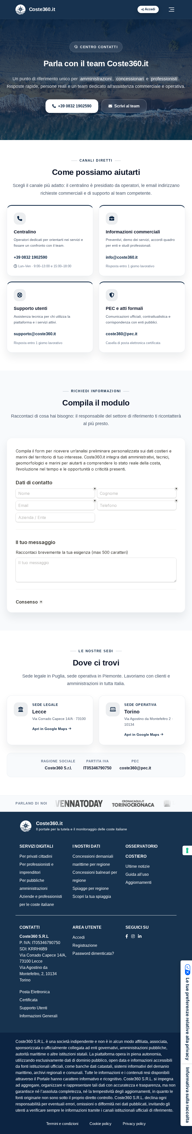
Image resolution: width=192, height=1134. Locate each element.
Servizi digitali (36, 846)
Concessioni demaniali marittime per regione (92, 860)
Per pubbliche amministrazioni (34, 884)
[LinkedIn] (133, 936)
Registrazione (84, 945)
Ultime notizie (138, 866)
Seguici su (137, 927)
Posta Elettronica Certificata (35, 996)
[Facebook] (127, 936)
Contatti (30, 927)
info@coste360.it (122, 257)
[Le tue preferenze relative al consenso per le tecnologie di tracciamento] (187, 850)
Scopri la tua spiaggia (91, 896)
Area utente (87, 927)
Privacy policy (134, 1123)
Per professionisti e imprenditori (37, 868)
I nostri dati (86, 846)
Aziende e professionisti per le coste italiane (41, 900)
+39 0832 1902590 (75, 106)
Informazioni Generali (39, 1016)
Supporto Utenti (33, 1008)
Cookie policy (101, 1123)
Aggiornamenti (139, 882)
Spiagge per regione (90, 888)
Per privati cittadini (36, 856)
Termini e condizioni (62, 1123)
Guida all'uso (137, 874)
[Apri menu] (171, 10)
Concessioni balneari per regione (94, 876)
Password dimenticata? (93, 953)
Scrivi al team (127, 106)
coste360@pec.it (121, 333)
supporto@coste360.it (35, 333)
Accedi (150, 9)
